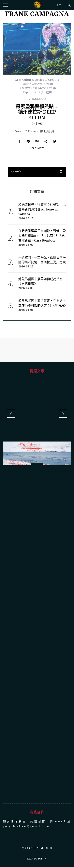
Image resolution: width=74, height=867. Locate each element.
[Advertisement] (37, 604)
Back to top (35, 825)
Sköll (39, 123)
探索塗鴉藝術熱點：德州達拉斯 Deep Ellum (37, 111)
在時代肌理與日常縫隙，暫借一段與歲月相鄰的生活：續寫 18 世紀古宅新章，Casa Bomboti (42, 236)
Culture (27, 79)
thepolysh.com (41, 814)
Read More (37, 148)
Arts (18, 79)
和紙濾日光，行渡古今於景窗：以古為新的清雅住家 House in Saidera (42, 209)
